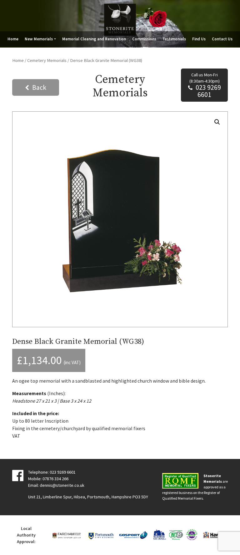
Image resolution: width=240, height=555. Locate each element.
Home (13, 38)
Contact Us (222, 38)
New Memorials (39, 38)
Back (39, 87)
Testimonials (174, 38)
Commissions (144, 38)
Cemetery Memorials (47, 60)
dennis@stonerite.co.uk (62, 485)
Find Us (199, 38)
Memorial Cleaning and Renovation (94, 38)
